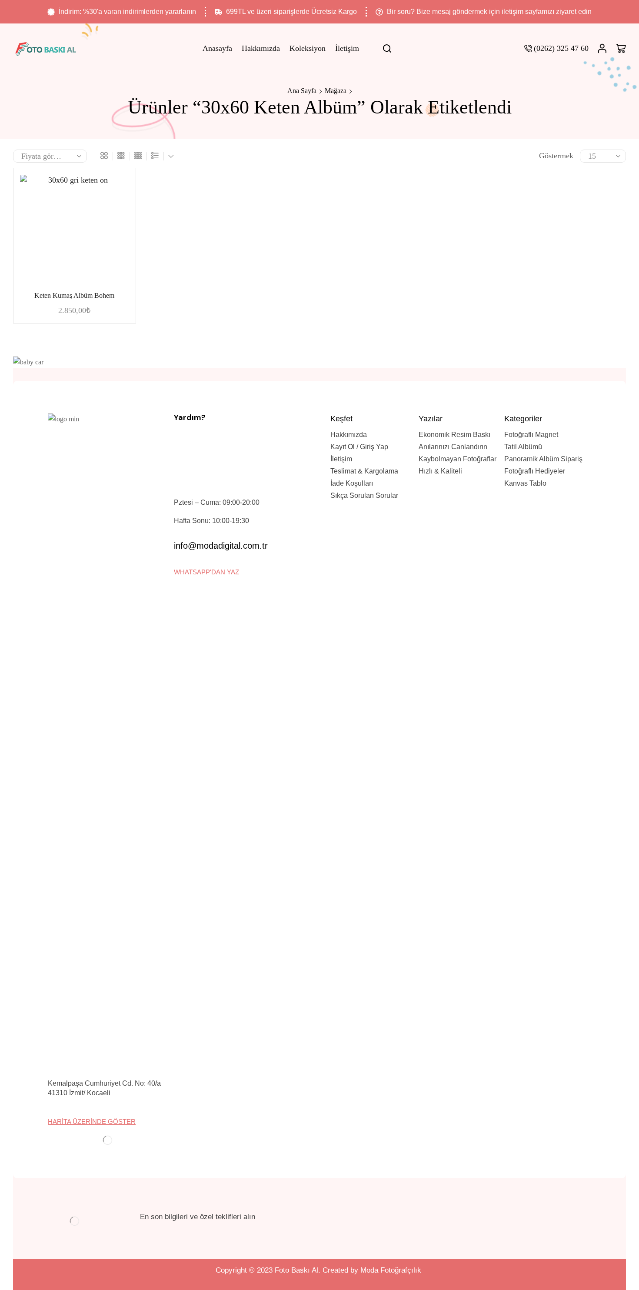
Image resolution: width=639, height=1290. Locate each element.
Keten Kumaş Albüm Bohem (74, 295)
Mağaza (335, 90)
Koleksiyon (308, 48)
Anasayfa (217, 48)
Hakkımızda (261, 48)
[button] (92, 1121)
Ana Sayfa (301, 90)
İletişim (347, 48)
